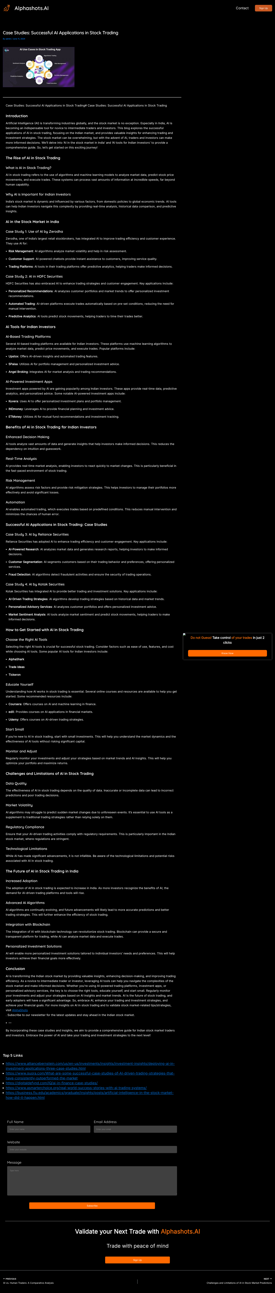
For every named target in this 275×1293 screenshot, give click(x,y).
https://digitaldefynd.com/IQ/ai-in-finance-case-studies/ (52, 1083)
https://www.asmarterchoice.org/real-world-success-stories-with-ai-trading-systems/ (76, 1088)
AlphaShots (20, 1010)
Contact (242, 8)
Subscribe (92, 1205)
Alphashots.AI (32, 8)
